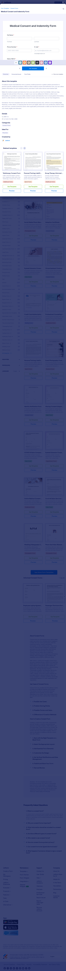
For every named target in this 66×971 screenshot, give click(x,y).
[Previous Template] (20, 68)
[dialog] (33, 485)
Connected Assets (16, 74)
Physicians (5, 132)
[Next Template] (46, 68)
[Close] (63, 2)
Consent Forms (14, 8)
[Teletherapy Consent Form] (12, 161)
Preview (12, 191)
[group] (11, 173)
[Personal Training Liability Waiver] (33, 161)
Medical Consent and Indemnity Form (15, 12)
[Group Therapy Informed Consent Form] (54, 161)
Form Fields (27, 74)
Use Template (33, 68)
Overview (5, 74)
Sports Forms (28, 182)
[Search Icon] (63, 8)
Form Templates (5, 8)
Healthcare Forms (8, 182)
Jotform (7, 140)
